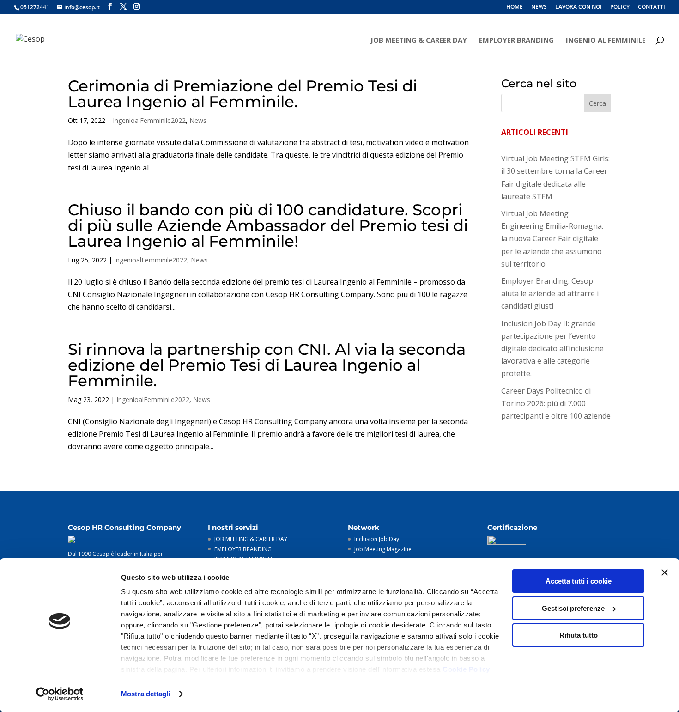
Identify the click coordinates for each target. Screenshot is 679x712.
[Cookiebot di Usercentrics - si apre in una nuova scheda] (59, 694)
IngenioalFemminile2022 (149, 120)
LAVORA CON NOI (578, 7)
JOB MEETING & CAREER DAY (418, 40)
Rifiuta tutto (578, 635)
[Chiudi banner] (664, 572)
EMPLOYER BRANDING (516, 40)
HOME (514, 7)
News (197, 120)
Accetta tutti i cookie (579, 581)
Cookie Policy (466, 669)
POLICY (620, 7)
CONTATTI (651, 7)
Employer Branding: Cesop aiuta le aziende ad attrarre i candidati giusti (550, 293)
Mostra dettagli (145, 694)
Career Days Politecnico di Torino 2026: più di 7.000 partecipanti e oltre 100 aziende (556, 403)
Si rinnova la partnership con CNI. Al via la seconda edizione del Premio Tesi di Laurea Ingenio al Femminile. (267, 365)
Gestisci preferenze (573, 608)
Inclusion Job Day (376, 539)
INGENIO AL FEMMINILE (606, 40)
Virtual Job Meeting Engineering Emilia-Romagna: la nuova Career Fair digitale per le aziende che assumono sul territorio (552, 238)
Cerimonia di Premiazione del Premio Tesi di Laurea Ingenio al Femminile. (242, 93)
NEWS (539, 7)
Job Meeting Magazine (383, 549)
